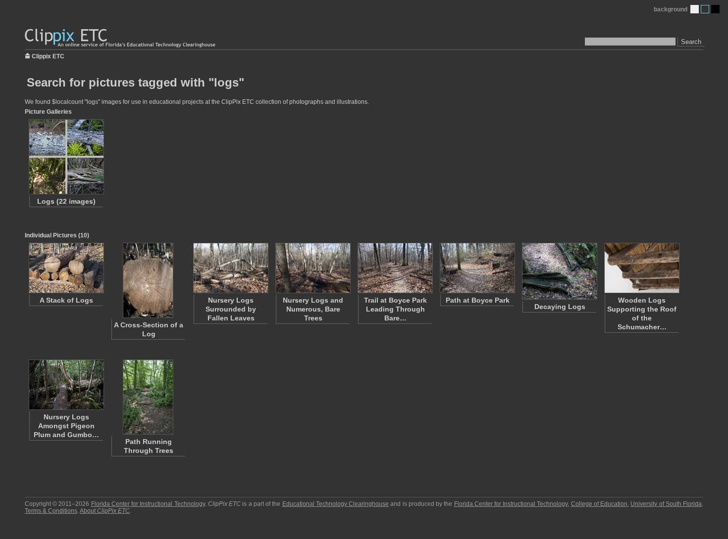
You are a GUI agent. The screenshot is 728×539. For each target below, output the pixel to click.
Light (694, 9)
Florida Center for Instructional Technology (148, 503)
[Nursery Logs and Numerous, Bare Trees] (312, 268)
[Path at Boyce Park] (477, 268)
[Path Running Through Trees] (148, 397)
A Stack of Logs (66, 300)
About (105, 510)
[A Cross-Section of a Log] (148, 280)
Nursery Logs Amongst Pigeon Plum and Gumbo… (66, 426)
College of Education (599, 503)
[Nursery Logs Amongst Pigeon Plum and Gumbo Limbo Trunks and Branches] (66, 384)
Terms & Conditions (51, 510)
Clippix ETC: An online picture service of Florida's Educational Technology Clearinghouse (120, 38)
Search (691, 41)
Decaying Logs (559, 307)
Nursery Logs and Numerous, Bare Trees (313, 309)
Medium (705, 9)
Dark (715, 9)
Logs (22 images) (66, 201)
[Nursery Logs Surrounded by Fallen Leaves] (230, 268)
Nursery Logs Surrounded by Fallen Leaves (231, 309)
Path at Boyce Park (478, 300)
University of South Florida (666, 503)
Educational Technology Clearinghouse (335, 503)
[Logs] (66, 156)
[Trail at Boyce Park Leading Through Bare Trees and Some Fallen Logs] (395, 268)
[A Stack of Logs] (66, 268)
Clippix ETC (48, 55)
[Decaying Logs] (559, 271)
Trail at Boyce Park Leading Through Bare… (395, 309)
